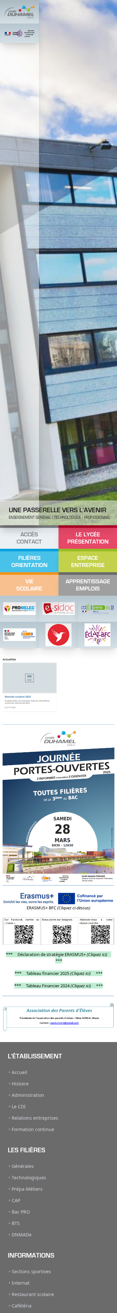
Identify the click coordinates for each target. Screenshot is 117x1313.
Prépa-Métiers (27, 1189)
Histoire (20, 1084)
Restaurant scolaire (33, 1294)
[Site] (58, 635)
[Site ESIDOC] (58, 609)
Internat (21, 1283)
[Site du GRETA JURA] (97, 609)
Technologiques (29, 1177)
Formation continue (33, 1129)
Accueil (19, 1072)
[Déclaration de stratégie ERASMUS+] (58, 898)
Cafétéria (22, 1306)
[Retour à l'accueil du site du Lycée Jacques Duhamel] (19, 11)
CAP (16, 1200)
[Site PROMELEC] (19, 609)
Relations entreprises (35, 1118)
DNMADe (22, 1234)
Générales (23, 1166)
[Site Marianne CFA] (19, 635)
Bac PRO (21, 1212)
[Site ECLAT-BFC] (97, 635)
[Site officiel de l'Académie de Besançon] (19, 33)
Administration (28, 1095)
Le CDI (19, 1106)
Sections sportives (31, 1271)
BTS (16, 1223)
